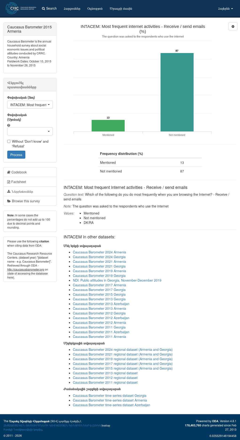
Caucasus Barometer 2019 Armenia (99, 270)
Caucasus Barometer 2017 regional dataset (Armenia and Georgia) (123, 363)
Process (16, 154)
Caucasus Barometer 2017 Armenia (99, 285)
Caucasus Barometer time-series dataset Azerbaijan (111, 404)
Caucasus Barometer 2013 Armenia (99, 308)
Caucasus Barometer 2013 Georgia (99, 299)
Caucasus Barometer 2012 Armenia (99, 322)
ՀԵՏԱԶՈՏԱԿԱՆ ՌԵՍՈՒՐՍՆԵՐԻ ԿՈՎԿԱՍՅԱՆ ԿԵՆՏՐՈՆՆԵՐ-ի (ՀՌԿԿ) (53, 425)
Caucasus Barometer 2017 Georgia (99, 289)
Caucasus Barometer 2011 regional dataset (105, 382)
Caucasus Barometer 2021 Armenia (99, 261)
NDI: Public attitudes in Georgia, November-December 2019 (117, 280)
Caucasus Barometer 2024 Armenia (99, 252)
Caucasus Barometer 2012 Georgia (99, 313)
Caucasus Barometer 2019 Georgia (99, 275)
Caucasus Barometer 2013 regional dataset (105, 373)
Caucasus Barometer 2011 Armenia (99, 336)
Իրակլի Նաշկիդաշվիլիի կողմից (23, 429)
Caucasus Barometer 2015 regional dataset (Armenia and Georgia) (123, 368)
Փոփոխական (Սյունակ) (17, 117)
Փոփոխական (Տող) (21, 97)
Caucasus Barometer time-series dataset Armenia (110, 400)
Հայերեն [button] (224, 8)
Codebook (19, 172)
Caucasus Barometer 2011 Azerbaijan (101, 331)
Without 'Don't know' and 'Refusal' (30, 143)
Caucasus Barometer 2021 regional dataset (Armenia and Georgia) (123, 354)
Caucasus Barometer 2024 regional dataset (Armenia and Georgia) (123, 349)
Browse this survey (26, 201)
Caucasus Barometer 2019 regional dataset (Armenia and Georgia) (123, 358)
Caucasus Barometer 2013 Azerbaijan (101, 303)
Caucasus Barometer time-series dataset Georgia (109, 395)
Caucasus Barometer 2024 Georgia (99, 256)
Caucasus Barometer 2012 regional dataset (105, 377)
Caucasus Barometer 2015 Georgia (99, 294)
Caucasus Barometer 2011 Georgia (99, 327)
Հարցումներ (72, 8)
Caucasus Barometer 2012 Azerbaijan (101, 317)
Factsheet (18, 181)
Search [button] (51, 8)
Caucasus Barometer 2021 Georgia (99, 266)
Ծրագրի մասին (121, 8)
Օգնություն (95, 8)
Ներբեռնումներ (22, 191)
